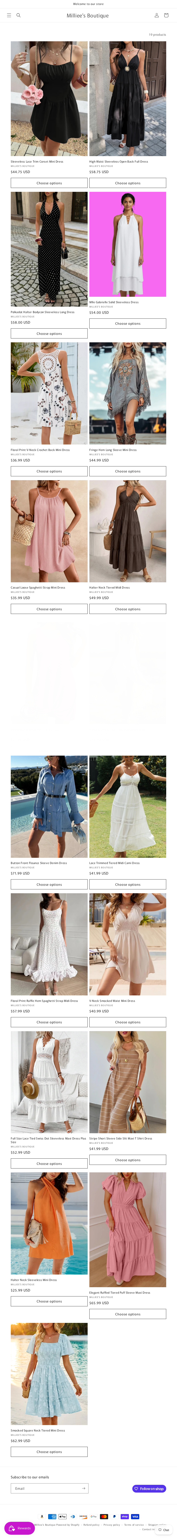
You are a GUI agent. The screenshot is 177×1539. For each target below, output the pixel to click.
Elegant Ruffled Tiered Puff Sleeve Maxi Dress (119, 1293)
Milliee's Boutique (45, 1524)
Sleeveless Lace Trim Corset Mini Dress (37, 161)
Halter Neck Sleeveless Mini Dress (34, 1280)
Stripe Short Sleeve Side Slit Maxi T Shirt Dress (120, 1138)
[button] (9, 15)
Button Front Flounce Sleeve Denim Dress (39, 863)
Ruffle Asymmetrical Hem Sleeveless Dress (118, 730)
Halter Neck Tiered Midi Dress (109, 587)
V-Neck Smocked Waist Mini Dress (112, 1001)
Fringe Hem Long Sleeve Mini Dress (113, 450)
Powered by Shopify (67, 1524)
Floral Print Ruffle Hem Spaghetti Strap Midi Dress (44, 1001)
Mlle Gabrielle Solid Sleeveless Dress (114, 302)
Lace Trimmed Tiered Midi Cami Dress (114, 863)
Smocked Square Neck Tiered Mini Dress (38, 1430)
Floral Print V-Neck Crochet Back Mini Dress (40, 450)
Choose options (49, 183)
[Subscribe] (83, 1488)
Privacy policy (112, 1524)
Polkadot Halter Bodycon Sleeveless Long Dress (43, 312)
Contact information (154, 1529)
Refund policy (91, 1524)
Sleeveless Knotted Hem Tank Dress (35, 730)
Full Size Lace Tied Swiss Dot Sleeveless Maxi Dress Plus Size (48, 1140)
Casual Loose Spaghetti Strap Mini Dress (38, 587)
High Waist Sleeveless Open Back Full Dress (118, 161)
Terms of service (134, 1524)
